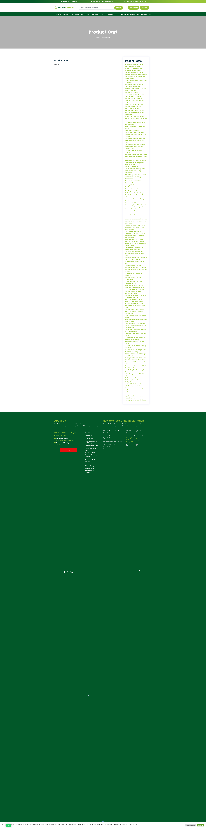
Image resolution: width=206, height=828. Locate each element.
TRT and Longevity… (131, 293)
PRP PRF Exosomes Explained (134, 251)
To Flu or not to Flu (131, 378)
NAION (127, 128)
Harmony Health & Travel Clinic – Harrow (91, 470)
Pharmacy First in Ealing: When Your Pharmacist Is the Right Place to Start (135, 147)
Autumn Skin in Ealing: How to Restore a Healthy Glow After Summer (134, 211)
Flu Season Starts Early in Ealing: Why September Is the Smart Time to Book (135, 227)
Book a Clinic (85, 14)
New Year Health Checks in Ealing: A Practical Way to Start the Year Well (136, 157)
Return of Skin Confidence (133, 189)
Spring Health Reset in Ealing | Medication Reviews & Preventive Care (136, 118)
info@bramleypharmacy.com (130, 14)
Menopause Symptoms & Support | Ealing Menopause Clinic (134, 100)
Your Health (94, 14)
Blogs (102, 14)
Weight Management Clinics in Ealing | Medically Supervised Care (135, 141)
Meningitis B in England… (133, 108)
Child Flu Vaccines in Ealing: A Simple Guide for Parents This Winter (134, 195)
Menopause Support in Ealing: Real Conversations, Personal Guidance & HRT (134, 201)
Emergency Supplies (69, 450)
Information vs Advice (132, 130)
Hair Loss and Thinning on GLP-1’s (136, 207)
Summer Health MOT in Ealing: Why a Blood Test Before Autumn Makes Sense (136, 243)
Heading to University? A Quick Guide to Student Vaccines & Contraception (135, 235)
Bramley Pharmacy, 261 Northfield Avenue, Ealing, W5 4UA (132, 440)
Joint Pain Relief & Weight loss (135, 324)
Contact (144, 8)
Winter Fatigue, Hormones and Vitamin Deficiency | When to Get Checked (136, 134)
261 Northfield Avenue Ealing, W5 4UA (67, 433)
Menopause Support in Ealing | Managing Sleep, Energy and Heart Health (135, 112)
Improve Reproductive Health (134, 287)
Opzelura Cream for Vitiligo (134, 239)
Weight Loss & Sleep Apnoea (134, 309)
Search (118, 8)
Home (98, 38)
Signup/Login (133, 8)
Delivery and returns (91, 446)
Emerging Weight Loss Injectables (136, 257)
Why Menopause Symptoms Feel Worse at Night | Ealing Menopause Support (135, 90)
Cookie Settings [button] (190, 825)
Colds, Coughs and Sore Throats (135, 205)
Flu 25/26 (58, 14)
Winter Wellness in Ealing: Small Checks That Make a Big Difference (135, 171)
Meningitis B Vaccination (133, 231)
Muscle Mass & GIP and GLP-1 (134, 285)
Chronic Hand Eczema (132, 167)
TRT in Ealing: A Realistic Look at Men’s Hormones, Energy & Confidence (135, 177)
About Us (88, 433)
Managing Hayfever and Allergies (136, 400)
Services (65, 14)
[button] (8, 825)
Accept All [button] (200, 825)
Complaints (89, 438)
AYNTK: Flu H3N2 (130, 165)
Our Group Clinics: (90, 453)
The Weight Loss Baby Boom (134, 191)
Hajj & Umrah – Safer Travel (134, 303)
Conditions (110, 14)
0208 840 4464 (146, 14)
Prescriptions (75, 14)
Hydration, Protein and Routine (135, 126)
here (138, 424)
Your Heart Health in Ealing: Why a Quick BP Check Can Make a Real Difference (136, 221)
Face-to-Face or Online (132, 259)
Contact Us (88, 436)
